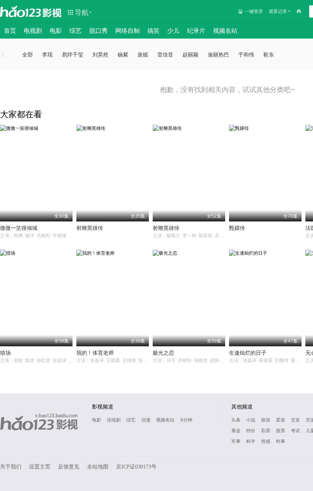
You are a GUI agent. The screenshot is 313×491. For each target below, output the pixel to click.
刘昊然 (100, 55)
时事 (280, 441)
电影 (56, 30)
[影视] (52, 12)
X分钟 (186, 420)
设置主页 (39, 467)
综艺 (75, 30)
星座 (280, 420)
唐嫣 (142, 55)
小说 (250, 420)
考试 (295, 430)
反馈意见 (68, 467)
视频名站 (225, 30)
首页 (10, 30)
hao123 (20, 11)
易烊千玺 (72, 55)
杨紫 (123, 55)
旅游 (265, 420)
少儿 (173, 30)
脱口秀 (98, 30)
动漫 (145, 420)
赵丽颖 (190, 55)
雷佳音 (165, 55)
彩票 (265, 430)
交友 (295, 420)
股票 (280, 430)
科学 (250, 441)
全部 (27, 55)
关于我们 (10, 467)
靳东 (268, 55)
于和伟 (246, 55)
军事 (235, 441)
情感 (265, 441)
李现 (47, 55)
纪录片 (196, 30)
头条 (235, 420)
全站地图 (97, 467)
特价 (250, 430)
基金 (235, 430)
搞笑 (153, 30)
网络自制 (127, 30)
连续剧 (114, 420)
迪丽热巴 (218, 55)
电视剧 (33, 30)
